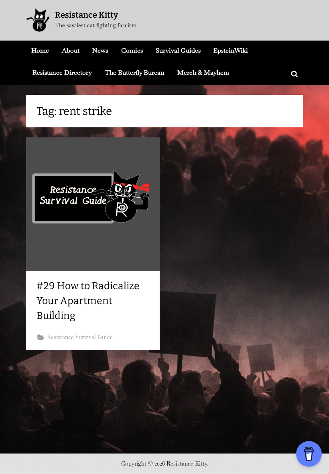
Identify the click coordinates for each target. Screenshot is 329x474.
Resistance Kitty (86, 15)
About (70, 50)
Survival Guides (178, 50)
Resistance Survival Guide (80, 337)
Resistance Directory (62, 72)
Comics (132, 50)
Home (40, 50)
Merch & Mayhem (203, 72)
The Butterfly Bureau (134, 72)
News (100, 50)
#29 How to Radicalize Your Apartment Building (88, 301)
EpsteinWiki (230, 50)
